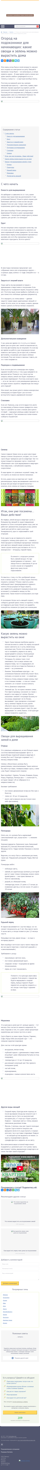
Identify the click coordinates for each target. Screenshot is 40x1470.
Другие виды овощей (14, 176)
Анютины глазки (7, 1320)
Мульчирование (12, 1395)
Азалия (5, 1300)
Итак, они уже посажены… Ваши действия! (19, 156)
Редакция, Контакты (7, 1452)
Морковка (10, 173)
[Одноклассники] (5, 60)
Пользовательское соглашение (10, 1449)
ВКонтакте (2, 1444)
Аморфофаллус (7, 1312)
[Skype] (16, 60)
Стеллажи (10, 150)
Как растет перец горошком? (16, 1391)
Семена (9, 153)
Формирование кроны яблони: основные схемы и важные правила (20, 1387)
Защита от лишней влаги (15, 142)
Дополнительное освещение (16, 145)
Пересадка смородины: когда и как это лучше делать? (20, 1382)
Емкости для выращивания (16, 136)
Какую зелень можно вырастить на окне (18, 159)
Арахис (5, 1323)
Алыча (5, 1309)
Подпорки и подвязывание (16, 148)
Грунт (8, 139)
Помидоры (10, 167)
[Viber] (10, 60)
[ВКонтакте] (2, 60)
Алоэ (4, 1306)
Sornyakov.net (12, 1436)
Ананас (5, 1314)
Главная (5, 32)
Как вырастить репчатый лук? (16, 1398)
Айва (4, 1303)
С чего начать (9, 133)
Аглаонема (6, 1297)
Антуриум (6, 1317)
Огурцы (9, 165)
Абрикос (5, 1295)
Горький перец (11, 170)
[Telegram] (18, 60)
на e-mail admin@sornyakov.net (26, 1440)
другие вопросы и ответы (20, 1402)
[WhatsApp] (13, 60)
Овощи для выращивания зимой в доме (18, 162)
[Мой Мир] (7, 60)
